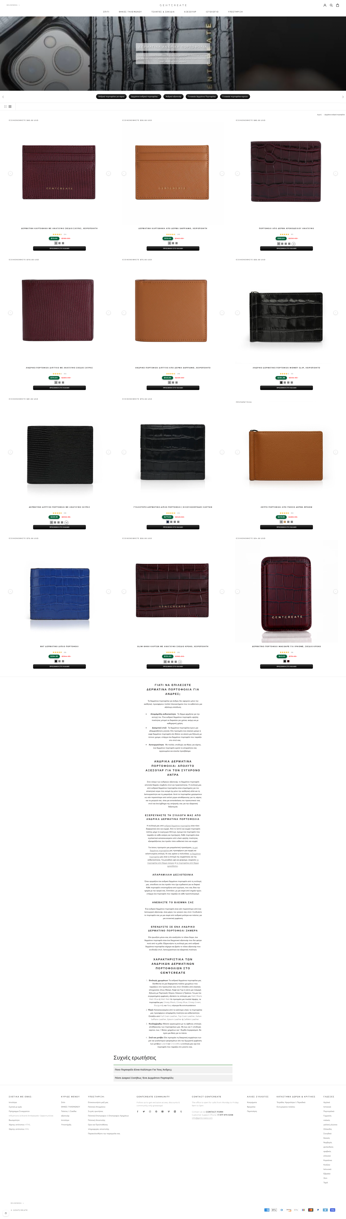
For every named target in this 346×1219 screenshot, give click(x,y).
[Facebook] (138, 1111)
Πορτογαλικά (328, 1111)
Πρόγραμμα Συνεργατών (19, 1111)
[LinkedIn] (175, 1111)
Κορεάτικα (327, 1160)
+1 (293, 244)
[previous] (10, 173)
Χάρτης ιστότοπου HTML (19, 1124)
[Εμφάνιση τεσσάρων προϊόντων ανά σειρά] (10, 106)
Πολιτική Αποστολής (96, 1120)
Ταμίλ (325, 1182)
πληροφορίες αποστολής (98, 1129)
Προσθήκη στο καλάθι (59, 248)
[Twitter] (144, 1111)
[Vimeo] (169, 1111)
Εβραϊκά (326, 1173)
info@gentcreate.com (202, 1118)
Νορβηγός (327, 1142)
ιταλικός (326, 1120)
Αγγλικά (326, 1102)
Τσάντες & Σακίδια (68, 1111)
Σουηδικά (327, 1133)
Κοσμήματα (252, 1102)
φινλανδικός (328, 1147)
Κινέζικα (326, 1165)
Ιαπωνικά (327, 1169)
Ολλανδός (327, 1129)
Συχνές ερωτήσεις (95, 1111)
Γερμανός (327, 1115)
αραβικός (327, 1151)
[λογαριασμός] (325, 5)
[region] (59, 173)
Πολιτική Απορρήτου (96, 1107)
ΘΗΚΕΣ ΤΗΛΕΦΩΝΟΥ (70, 1107)
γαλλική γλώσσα (330, 1124)
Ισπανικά (327, 1107)
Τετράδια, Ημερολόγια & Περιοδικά (291, 1102)
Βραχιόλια (251, 1107)
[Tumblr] (181, 1111)
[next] (109, 173)
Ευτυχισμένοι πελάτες (286, 1107)
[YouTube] (162, 1111)
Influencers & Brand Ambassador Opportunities (31, 1115)
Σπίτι (63, 1102)
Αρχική (319, 115)
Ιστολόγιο (13, 1102)
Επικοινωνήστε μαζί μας (98, 1102)
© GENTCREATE (19, 1210)
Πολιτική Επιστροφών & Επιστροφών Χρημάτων (108, 1115)
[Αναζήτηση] (331, 5)
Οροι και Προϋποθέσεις (98, 1124)
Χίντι (325, 1178)
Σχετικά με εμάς (15, 1107)
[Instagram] (150, 1111)
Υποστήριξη (66, 1124)
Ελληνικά (12, 5)
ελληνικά (327, 1156)
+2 (66, 523)
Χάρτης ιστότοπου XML (19, 1129)
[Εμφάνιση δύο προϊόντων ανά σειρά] (5, 106)
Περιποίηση (252, 1111)
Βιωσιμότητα (14, 1120)
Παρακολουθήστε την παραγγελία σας (104, 1133)
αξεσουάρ (65, 1115)
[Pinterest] (156, 1111)
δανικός (326, 1138)
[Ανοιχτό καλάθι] (337, 5)
